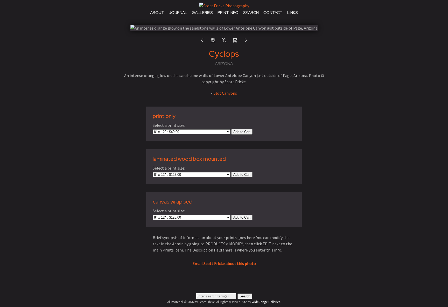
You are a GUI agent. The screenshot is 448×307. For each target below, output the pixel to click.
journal (178, 12)
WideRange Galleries (266, 302)
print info (228, 12)
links (292, 12)
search (251, 12)
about (157, 12)
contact (273, 12)
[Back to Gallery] (213, 41)
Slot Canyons (225, 93)
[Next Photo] (246, 41)
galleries (202, 12)
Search (245, 296)
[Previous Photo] (202, 41)
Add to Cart (241, 132)
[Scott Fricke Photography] (224, 5)
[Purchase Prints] (235, 41)
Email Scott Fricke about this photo (224, 263)
